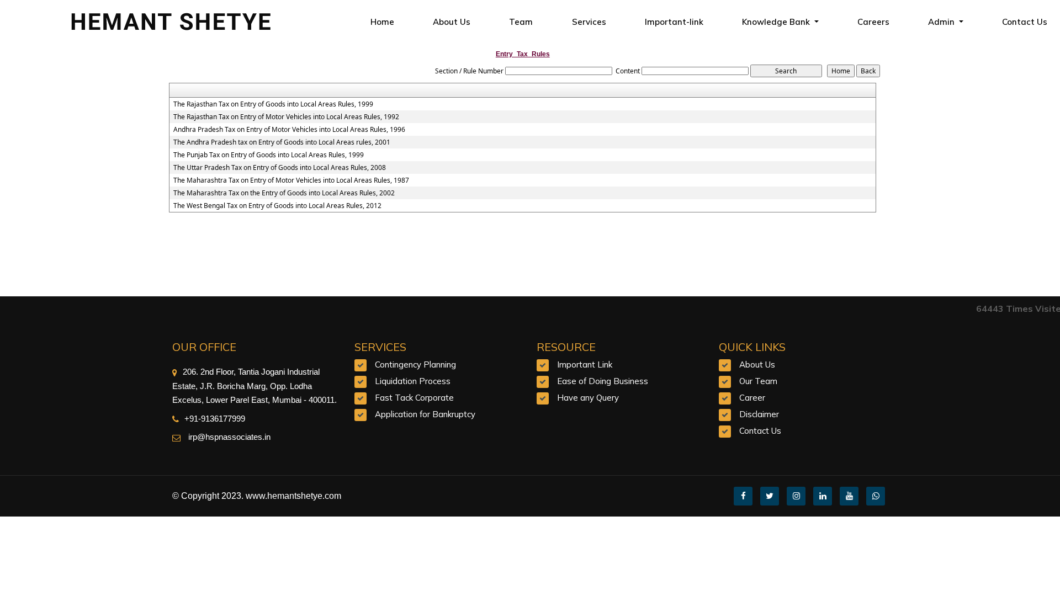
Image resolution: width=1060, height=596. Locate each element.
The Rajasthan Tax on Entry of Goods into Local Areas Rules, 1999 (273, 104)
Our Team (758, 381)
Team (521, 22)
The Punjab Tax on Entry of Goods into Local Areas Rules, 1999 (268, 155)
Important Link (584, 364)
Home (382, 22)
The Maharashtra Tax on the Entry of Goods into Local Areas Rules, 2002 (284, 193)
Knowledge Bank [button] (777, 22)
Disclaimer (759, 414)
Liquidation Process (413, 381)
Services (589, 22)
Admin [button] (942, 22)
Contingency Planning (415, 364)
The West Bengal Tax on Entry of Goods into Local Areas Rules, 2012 (277, 205)
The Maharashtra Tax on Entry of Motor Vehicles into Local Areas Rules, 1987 (291, 180)
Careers (873, 22)
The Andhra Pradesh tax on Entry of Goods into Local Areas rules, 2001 (281, 142)
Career (752, 397)
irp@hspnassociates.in (228, 436)
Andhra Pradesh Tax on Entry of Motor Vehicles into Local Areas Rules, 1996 (289, 129)
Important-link (674, 22)
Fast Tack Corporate (414, 397)
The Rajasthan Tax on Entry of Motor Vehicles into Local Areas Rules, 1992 (286, 117)
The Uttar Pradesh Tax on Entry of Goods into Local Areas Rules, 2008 (279, 167)
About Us (451, 22)
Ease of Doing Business (602, 381)
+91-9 (194, 418)
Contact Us (760, 430)
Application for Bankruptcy (425, 414)
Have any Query (588, 397)
